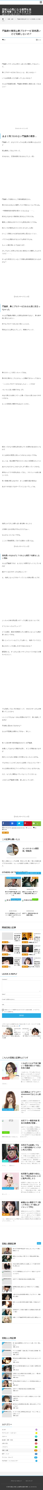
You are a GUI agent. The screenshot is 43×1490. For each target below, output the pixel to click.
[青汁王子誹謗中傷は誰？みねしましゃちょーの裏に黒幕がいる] (13, 885)
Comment (4, 979)
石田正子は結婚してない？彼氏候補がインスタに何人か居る (31, 1147)
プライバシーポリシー (16, 1480)
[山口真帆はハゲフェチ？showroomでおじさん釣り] (10, 1101)
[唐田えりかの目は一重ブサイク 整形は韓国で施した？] (30, 885)
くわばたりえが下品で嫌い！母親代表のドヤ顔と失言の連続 (31, 1065)
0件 (5, 39)
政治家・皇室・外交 (19, 1440)
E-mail (3, 999)
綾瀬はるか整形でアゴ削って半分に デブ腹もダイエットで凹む (31, 1204)
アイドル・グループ (15, 899)
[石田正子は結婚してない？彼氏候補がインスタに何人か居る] (10, 1153)
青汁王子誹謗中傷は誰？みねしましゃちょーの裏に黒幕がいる (13, 893)
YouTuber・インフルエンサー (13, 877)
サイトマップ (29, 1480)
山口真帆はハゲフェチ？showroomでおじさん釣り (31, 1094)
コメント (29, 828)
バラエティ (35, 899)
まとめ (19, 1429)
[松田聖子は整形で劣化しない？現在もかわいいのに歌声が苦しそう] (10, 1181)
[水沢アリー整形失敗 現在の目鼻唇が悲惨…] (30, 900)
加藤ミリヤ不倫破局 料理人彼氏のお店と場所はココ (27, 1317)
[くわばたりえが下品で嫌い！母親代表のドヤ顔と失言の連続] (10, 1070)
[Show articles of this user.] (12, 850)
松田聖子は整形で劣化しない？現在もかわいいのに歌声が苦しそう (31, 1176)
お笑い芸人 (5, 1078)
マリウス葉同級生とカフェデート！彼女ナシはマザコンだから (13, 915)
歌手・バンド (19, 1454)
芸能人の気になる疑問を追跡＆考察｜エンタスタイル (17, 10)
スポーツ (5, 1161)
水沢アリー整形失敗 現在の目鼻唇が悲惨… (24, 1279)
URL (3, 1004)
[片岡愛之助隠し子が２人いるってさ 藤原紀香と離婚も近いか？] (27, 939)
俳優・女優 (5, 832)
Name (3, 994)
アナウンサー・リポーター (19, 1433)
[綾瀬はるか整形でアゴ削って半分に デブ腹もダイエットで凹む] (10, 1208)
